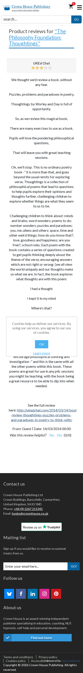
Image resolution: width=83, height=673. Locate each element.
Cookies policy (16, 661)
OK (41, 344)
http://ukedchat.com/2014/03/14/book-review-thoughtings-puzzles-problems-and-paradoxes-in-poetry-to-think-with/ (45, 415)
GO (76, 19)
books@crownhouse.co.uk (30, 513)
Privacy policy (48, 657)
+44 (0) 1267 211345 (28, 509)
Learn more (41, 353)
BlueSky (9, 594)
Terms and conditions (18, 657)
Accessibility (39, 661)
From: (16, 429)
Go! (74, 566)
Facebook (21, 594)
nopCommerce (70, 660)
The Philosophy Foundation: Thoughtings (37, 37)
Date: (38, 429)
